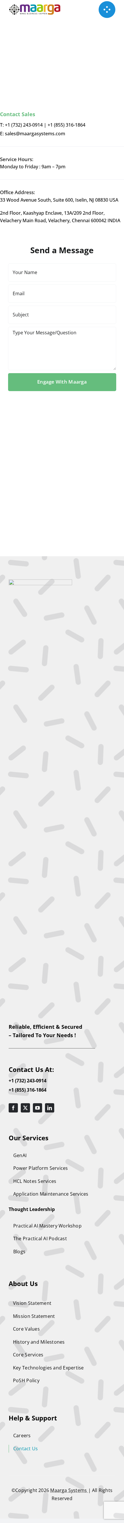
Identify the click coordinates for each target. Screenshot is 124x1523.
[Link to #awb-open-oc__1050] (107, 9)
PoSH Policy (26, 1380)
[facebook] (13, 1107)
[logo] (40, 582)
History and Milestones (39, 1342)
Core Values (26, 1329)
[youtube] (37, 1107)
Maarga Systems (69, 1490)
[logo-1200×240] (35, 6)
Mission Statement (34, 1316)
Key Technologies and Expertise (48, 1368)
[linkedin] (49, 1107)
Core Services (28, 1354)
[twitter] (25, 1107)
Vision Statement (32, 1303)
